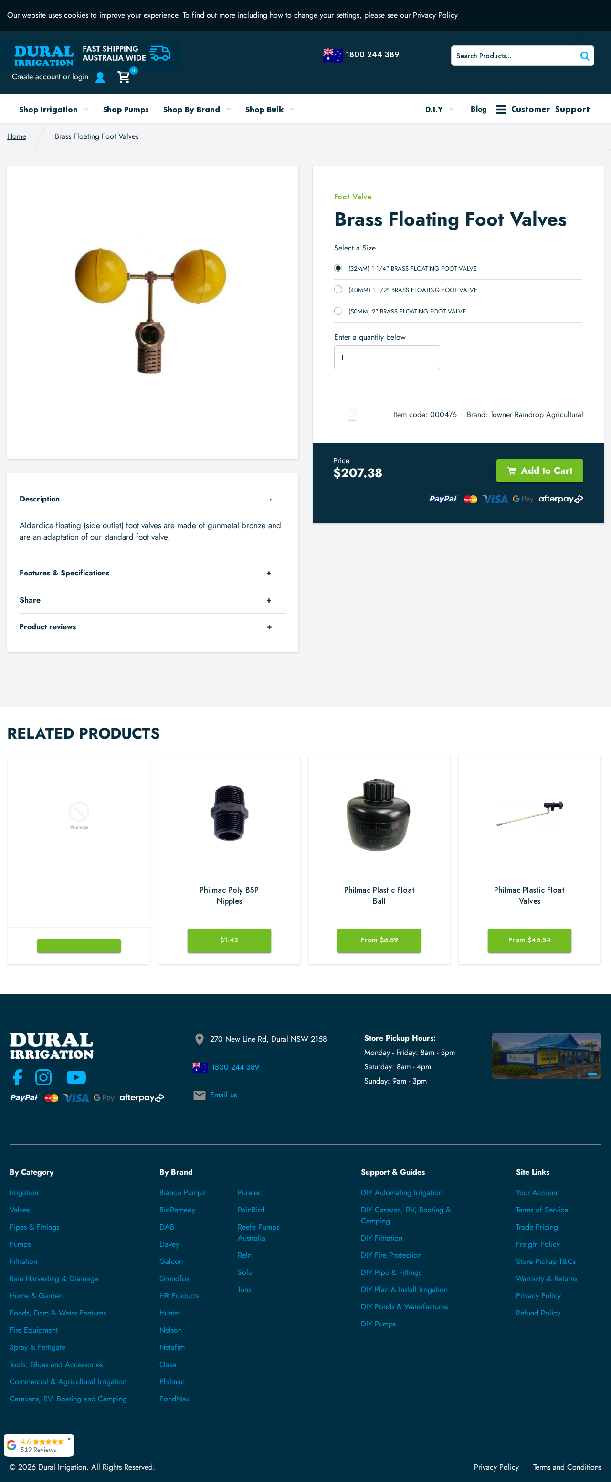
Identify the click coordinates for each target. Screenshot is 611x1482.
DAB (166, 1226)
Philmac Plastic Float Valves (529, 896)
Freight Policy (538, 1244)
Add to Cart (546, 471)
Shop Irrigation (49, 109)
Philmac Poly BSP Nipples (229, 896)
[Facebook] (18, 1077)
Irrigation (24, 1192)
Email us (223, 1094)
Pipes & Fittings (34, 1226)
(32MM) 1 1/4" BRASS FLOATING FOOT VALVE (412, 268)
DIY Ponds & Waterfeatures (404, 1306)
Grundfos (174, 1278)
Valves (20, 1209)
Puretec (250, 1192)
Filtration (23, 1261)
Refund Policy (538, 1312)
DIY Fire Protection (391, 1255)
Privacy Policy (435, 15)
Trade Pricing (537, 1226)
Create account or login (50, 76)
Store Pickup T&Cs (546, 1261)
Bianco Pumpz (182, 1192)
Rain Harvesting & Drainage (54, 1278)
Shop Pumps (126, 109)
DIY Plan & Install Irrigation (404, 1289)
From (379, 940)
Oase (167, 1364)
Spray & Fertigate (37, 1347)
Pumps (20, 1244)
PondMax (174, 1398)
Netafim (172, 1347)
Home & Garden (36, 1295)
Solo (245, 1272)
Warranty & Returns (546, 1278)
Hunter (169, 1312)
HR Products (179, 1295)
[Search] (579, 55)
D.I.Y (435, 109)
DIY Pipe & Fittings (391, 1272)
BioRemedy (177, 1209)
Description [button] (40, 498)
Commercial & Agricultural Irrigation (68, 1381)
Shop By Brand (192, 109)
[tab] (153, 499)
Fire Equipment (34, 1330)
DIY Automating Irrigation (401, 1192)
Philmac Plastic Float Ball (379, 896)
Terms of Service (542, 1209)
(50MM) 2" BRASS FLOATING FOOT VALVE (407, 311)
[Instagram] (43, 1077)
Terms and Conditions (567, 1467)
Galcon (171, 1261)
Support (550, 109)
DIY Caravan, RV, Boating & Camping (406, 1215)
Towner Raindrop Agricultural (536, 414)
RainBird (251, 1209)
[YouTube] (70, 1077)
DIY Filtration (381, 1237)
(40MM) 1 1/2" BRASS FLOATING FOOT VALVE (412, 289)
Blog (479, 109)
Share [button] (30, 600)
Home (16, 136)
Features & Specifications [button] (64, 572)
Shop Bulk (265, 109)
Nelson (170, 1330)
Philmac (172, 1381)
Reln (245, 1255)
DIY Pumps (378, 1323)
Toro (244, 1289)
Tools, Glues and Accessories (56, 1364)
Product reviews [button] (47, 626)
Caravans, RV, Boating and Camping (68, 1398)
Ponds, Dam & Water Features (58, 1312)
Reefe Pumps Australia (258, 1232)
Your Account (537, 1192)
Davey (169, 1244)
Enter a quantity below (370, 337)
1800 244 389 (235, 1067)
